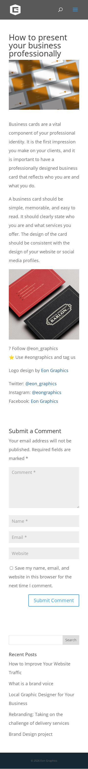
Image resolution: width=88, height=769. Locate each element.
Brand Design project (30, 734)
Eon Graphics (54, 370)
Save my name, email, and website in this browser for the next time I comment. (40, 576)
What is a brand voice (31, 683)
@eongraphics (46, 392)
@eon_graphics (41, 383)
